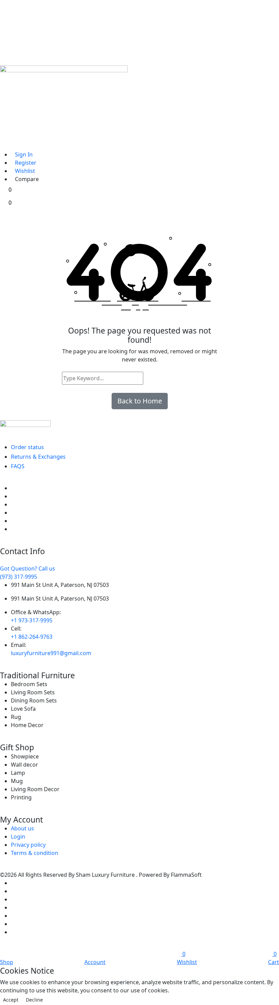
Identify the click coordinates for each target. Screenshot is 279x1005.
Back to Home (139, 400)
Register (25, 162)
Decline (34, 999)
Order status (27, 447)
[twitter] (13, 496)
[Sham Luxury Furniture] (139, 426)
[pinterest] (13, 504)
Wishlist (25, 171)
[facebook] (13, 488)
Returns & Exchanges (38, 456)
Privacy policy (28, 844)
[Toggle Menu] (6, 122)
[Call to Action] (6, 143)
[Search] (149, 378)
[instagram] (13, 520)
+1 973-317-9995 (31, 620)
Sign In (24, 154)
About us (22, 828)
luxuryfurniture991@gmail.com (51, 653)
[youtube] (13, 529)
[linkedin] (13, 512)
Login (18, 836)
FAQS (17, 466)
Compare (27, 179)
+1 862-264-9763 (31, 636)
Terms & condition (34, 853)
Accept (10, 999)
